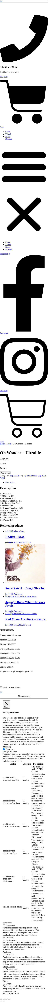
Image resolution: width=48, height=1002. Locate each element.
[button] (24, 190)
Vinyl (2, 478)
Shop (7, 132)
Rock (9, 444)
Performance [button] (8, 937)
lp (25, 475)
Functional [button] (7, 923)
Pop (11, 475)
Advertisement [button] (9, 966)
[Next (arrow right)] (4, 1001)
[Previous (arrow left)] (1, 1001)
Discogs (8, 139)
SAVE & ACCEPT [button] (11, 993)
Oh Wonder (32, 475)
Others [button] (5, 981)
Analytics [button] (7, 952)
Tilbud (8, 134)
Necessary (10, 749)
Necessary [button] (7, 746)
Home (2, 444)
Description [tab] (10, 482)
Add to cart (5, 473)
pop (39, 475)
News (7, 136)
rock (44, 475)
